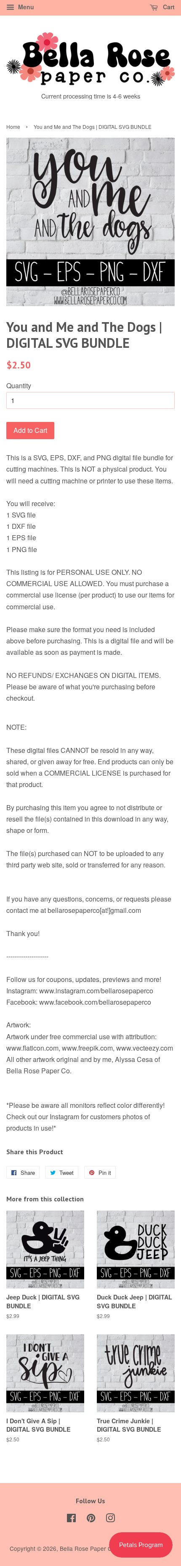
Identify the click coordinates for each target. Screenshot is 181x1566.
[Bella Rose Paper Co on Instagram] (110, 1519)
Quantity (18, 385)
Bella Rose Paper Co (87, 1548)
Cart (168, 7)
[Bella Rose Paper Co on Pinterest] (91, 1519)
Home (13, 126)
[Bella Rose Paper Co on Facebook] (71, 1519)
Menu (25, 7)
